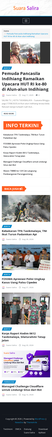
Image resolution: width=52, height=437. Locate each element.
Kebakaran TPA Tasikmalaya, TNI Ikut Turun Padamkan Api (24, 232)
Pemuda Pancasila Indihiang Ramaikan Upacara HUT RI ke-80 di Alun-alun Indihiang (25, 81)
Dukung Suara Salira (29, 431)
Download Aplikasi (43, 431)
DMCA (18, 429)
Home (6, 31)
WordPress (40, 419)
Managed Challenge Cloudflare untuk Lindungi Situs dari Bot (22, 388)
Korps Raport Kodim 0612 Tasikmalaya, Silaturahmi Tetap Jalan (23, 337)
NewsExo (19, 422)
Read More (9, 113)
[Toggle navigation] (26, 20)
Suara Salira (11, 95)
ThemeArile (31, 422)
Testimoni (7, 429)
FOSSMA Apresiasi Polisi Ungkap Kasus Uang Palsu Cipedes (23, 280)
